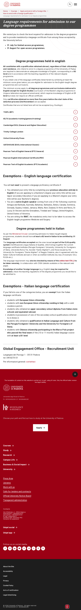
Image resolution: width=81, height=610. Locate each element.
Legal (5, 576)
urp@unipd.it (12, 516)
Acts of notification (10, 590)
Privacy (6, 581)
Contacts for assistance (11, 519)
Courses (14, 11)
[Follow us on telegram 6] (29, 548)
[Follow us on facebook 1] (5, 548)
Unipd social (8, 527)
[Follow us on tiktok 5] (24, 548)
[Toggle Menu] (75, 4)
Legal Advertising (9, 595)
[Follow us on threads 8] (38, 548)
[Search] (70, 4)
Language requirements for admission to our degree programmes (39, 23)
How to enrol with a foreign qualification (18, 13)
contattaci (30, 362)
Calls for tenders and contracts (17, 491)
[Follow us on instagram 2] (10, 548)
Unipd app (7, 533)
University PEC (18, 517)
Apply (39, 428)
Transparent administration (15, 500)
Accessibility (8, 571)
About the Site (8, 566)
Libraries (7, 483)
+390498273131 (16, 515)
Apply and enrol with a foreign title (33, 11)
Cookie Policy (8, 585)
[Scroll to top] (75, 374)
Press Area (8, 478)
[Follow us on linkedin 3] (15, 548)
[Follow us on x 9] (43, 548)
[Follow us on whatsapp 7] (34, 548)
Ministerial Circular (20, 234)
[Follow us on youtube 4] (19, 548)
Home (5, 11)
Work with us (9, 487)
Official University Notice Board (17, 496)
